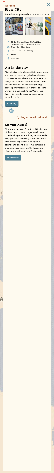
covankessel (13, 157)
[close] (48, 4)
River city (11, 103)
